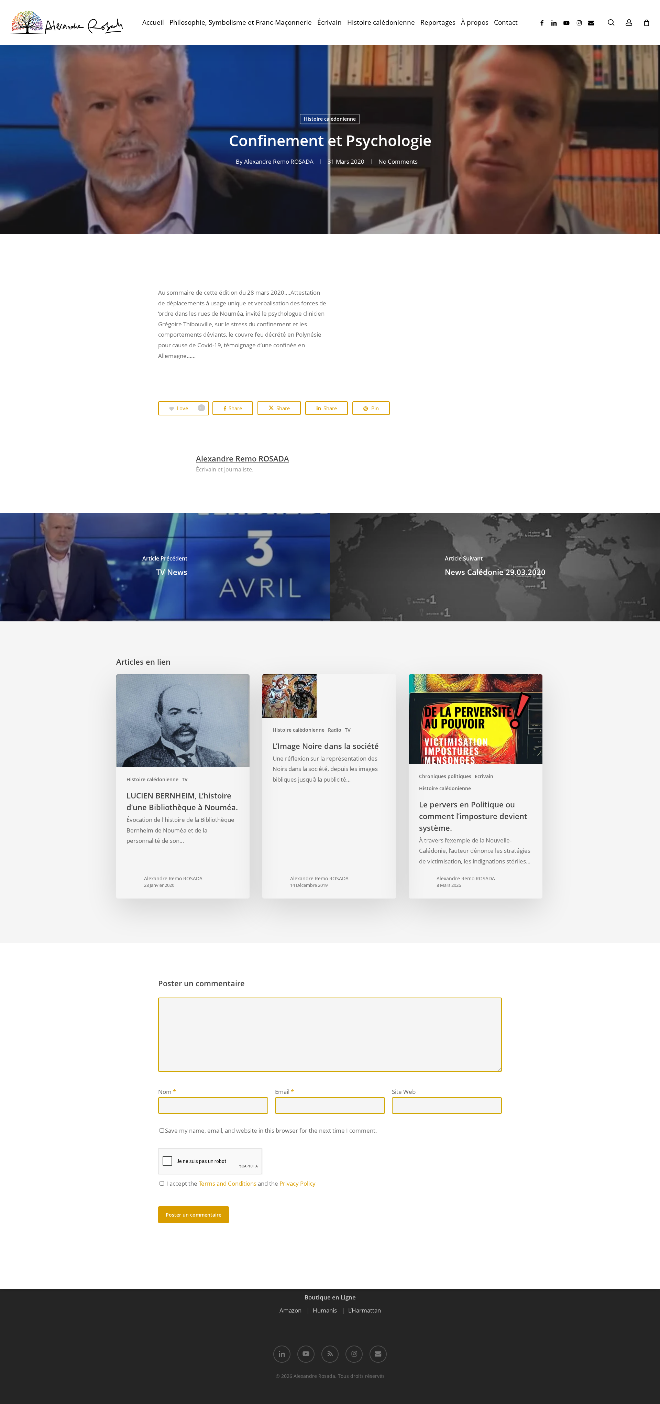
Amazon (290, 1310)
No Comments (398, 161)
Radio (334, 730)
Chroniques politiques (445, 776)
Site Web (404, 1092)
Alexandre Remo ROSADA (279, 161)
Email (284, 1092)
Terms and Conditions (227, 1183)
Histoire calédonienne (330, 119)
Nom (167, 1092)
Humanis (325, 1310)
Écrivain (484, 776)
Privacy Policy (297, 1183)
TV (185, 779)
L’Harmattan (364, 1310)
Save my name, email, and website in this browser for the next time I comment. (271, 1130)
